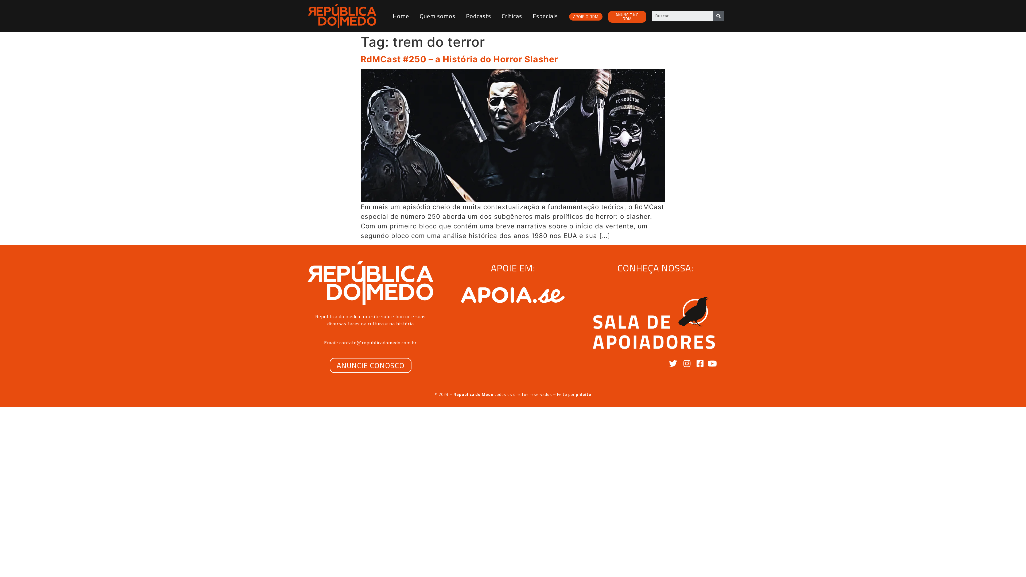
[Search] (718, 16)
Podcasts (478, 16)
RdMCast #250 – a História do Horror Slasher (459, 59)
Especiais (545, 16)
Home (401, 16)
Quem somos (437, 16)
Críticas (512, 16)
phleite (583, 394)
